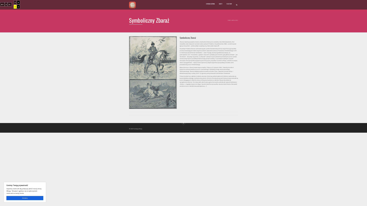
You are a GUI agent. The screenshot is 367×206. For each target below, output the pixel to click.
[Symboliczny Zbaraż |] (132, 5)
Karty (220, 4)
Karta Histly (235, 20)
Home (229, 20)
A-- (10, 4)
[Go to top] (183, 123)
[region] (25, 192)
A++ (2, 4)
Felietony (229, 4)
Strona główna (210, 4)
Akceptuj (25, 198)
